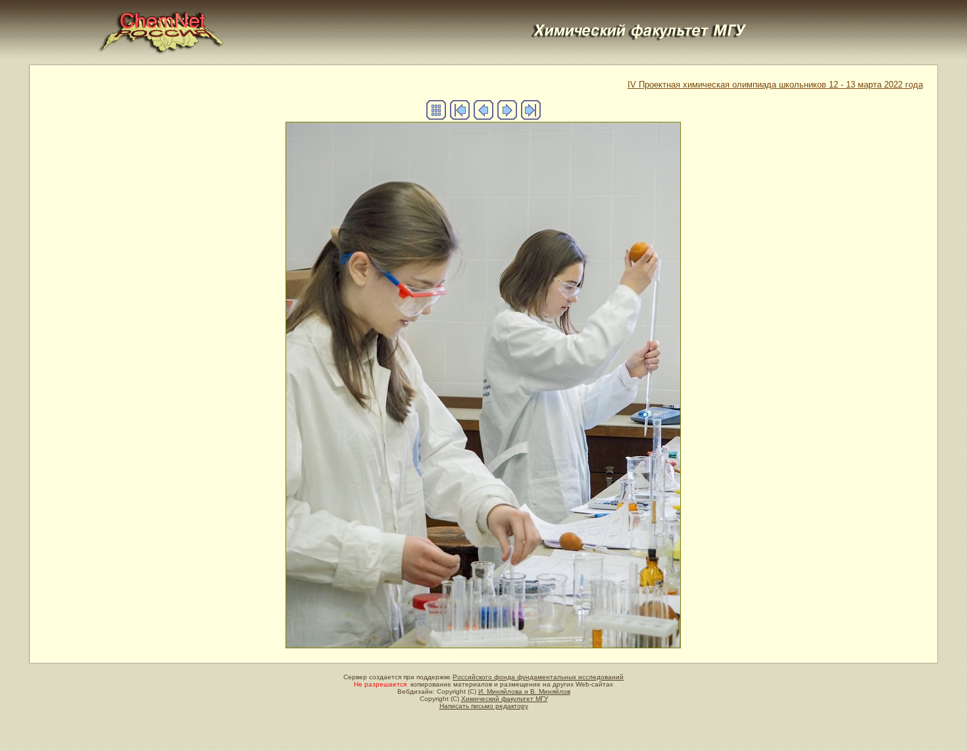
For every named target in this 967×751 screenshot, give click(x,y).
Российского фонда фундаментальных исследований (538, 677)
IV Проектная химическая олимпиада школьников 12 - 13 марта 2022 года (775, 85)
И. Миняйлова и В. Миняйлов (524, 691)
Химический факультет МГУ (504, 698)
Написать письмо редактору (483, 706)
